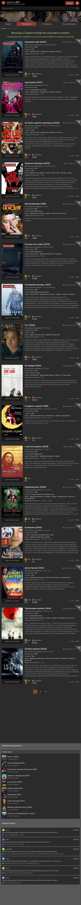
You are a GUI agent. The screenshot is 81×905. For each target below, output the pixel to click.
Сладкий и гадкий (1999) (37, 406)
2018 (35, 451)
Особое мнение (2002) (36, 649)
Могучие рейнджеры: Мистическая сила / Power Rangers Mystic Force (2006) (34, 854)
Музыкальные (50, 416)
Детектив (62, 213)
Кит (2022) (30, 325)
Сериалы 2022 (34, 51)
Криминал (55, 213)
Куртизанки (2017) (34, 82)
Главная (8, 24)
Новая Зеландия (36, 494)
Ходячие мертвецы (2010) (37, 163)
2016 (35, 249)
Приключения (62, 496)
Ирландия (34, 535)
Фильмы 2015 (34, 294)
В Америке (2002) (33, 527)
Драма (59, 51)
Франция (46, 292)
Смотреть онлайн (12, 75)
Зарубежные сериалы (47, 51)
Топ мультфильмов (69, 24)
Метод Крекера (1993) (35, 203)
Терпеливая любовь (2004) (38, 608)
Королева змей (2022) (35, 42)
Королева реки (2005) (35, 487)
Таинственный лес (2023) (14, 835)
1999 (36, 411)
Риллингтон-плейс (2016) (37, 244)
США (32, 49)
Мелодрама (62, 618)
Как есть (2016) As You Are (14, 844)
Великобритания (36, 90)
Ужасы (48, 173)
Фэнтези (59, 132)
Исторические (66, 375)
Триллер (63, 173)
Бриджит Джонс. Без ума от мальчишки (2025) (21, 863)
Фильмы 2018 (34, 456)
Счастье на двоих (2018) (36, 446)
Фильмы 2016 (34, 254)
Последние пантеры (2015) (38, 284)
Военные (71, 496)
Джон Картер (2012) (34, 568)
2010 (35, 168)
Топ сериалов (46, 24)
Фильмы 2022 (39, 335)
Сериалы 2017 (34, 92)
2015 (35, 290)
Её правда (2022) (33, 365)
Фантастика (55, 173)
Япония (33, 373)
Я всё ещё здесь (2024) (12, 882)
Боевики (58, 294)
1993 (35, 209)
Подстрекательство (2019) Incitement (18, 873)
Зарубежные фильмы (47, 254)
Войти (69, 3)
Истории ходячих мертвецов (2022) (42, 122)
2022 (36, 47)
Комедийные (66, 416)
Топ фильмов (26, 24)
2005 (36, 492)
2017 (35, 87)
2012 (35, 573)
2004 (36, 613)
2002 (36, 532)
